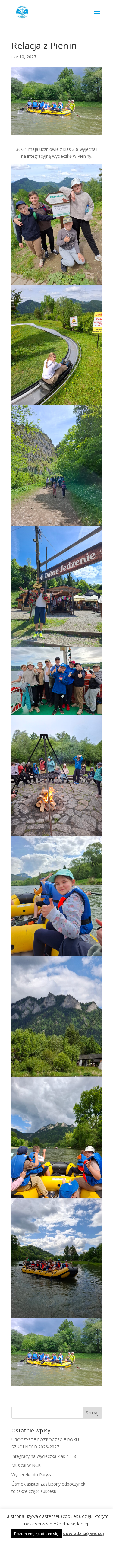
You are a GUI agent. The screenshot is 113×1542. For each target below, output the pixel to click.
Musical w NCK (26, 1465)
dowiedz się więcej (83, 1533)
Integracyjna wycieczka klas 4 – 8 (43, 1456)
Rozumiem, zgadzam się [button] (36, 1533)
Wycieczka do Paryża (31, 1474)
